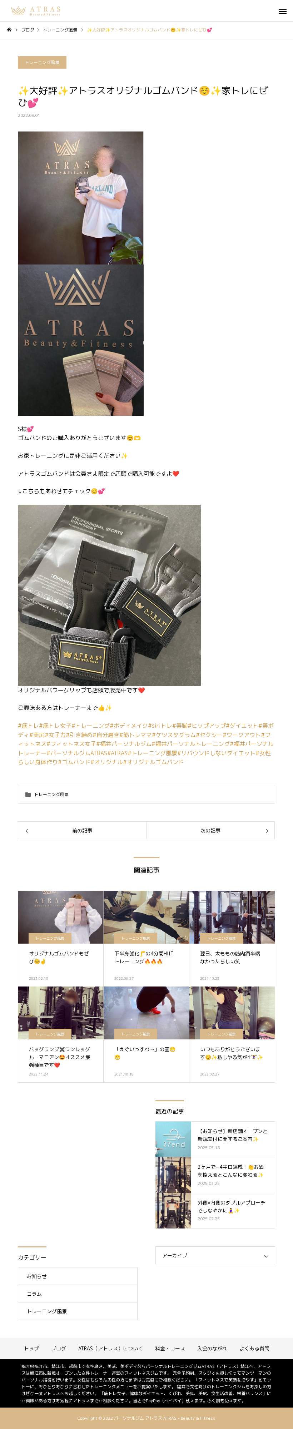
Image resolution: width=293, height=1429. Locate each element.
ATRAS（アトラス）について (110, 1348)
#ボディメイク (129, 726)
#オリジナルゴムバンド (153, 762)
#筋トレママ (135, 735)
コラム (34, 1293)
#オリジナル (106, 762)
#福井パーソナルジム (124, 744)
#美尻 (37, 735)
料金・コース (170, 1348)
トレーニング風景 (42, 62)
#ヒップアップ (207, 726)
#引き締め (79, 735)
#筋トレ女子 (55, 726)
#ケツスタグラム (174, 735)
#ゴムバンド (74, 762)
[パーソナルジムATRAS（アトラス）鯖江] (36, 11)
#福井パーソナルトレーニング (191, 744)
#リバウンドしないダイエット (216, 753)
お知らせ (37, 1276)
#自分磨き (106, 735)
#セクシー (209, 735)
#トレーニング (90, 726)
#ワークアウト (242, 735)
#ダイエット (242, 726)
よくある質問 (254, 1348)
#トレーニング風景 (152, 753)
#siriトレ (160, 726)
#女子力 (55, 735)
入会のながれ (212, 1348)
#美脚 (180, 726)
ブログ (58, 1348)
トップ (31, 1348)
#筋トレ (28, 726)
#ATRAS (117, 753)
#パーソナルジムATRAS (76, 753)
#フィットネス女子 (71, 744)
